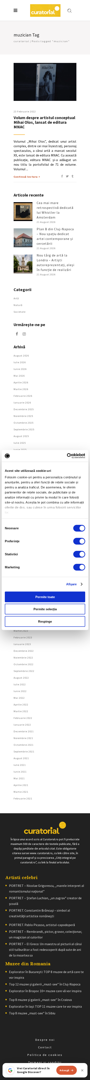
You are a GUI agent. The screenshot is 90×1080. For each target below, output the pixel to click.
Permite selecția (45, 609)
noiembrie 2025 (23, 416)
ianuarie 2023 (22, 644)
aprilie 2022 (21, 704)
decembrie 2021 (24, 731)
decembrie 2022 (24, 650)
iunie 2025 (20, 449)
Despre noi (45, 1040)
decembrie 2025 (24, 409)
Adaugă (64, 1070)
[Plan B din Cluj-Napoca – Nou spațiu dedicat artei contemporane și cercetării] (23, 237)
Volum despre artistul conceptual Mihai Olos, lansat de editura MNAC (44, 122)
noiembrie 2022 (23, 657)
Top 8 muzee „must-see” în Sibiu (32, 1013)
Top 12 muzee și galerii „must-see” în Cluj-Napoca (44, 984)
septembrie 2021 (24, 751)
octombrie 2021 (23, 744)
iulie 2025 (20, 442)
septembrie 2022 (24, 671)
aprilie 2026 (21, 382)
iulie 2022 (20, 684)
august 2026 (21, 355)
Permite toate (45, 597)
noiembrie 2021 (23, 738)
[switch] (79, 541)
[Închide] (82, 1070)
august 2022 (21, 677)
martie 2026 (21, 389)
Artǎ (16, 298)
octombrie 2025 (23, 422)
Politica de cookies (44, 1055)
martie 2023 (21, 630)
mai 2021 (19, 778)
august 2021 (21, 758)
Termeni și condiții (45, 1062)
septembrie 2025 (24, 429)
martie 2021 (21, 791)
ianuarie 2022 (22, 724)
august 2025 (21, 436)
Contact (45, 1047)
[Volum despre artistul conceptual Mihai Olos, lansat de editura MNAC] (45, 82)
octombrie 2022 (23, 664)
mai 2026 (19, 375)
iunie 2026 (20, 369)
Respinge (45, 621)
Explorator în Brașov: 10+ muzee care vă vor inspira (45, 991)
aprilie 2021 (21, 785)
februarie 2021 (23, 798)
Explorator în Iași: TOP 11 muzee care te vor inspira (45, 1006)
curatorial (21, 41)
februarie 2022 (23, 718)
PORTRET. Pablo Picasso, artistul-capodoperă (42, 925)
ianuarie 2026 (22, 402)
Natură (18, 305)
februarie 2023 (23, 637)
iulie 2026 (20, 362)
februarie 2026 (23, 395)
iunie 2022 (20, 691)
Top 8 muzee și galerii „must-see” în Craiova (40, 1000)
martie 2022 (21, 711)
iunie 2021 (20, 771)
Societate (20, 311)
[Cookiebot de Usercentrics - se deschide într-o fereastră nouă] (67, 456)
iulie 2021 (20, 764)
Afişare (71, 584)
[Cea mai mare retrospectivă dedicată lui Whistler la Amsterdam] (23, 211)
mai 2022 (19, 697)
